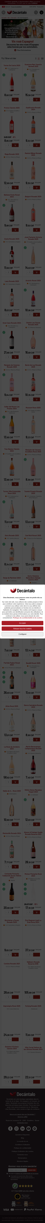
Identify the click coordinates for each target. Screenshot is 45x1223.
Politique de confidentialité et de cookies (27, 618)
